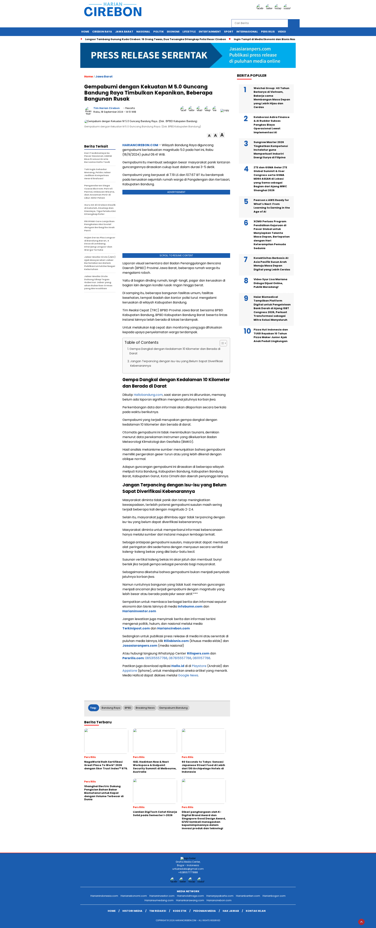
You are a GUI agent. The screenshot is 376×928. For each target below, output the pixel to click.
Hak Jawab (231, 911)
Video (282, 31)
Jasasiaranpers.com (139, 645)
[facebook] (261, 8)
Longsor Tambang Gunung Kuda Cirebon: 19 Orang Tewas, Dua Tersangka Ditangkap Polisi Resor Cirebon (155, 39)
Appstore (129, 670)
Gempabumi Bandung (173, 708)
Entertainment (210, 31)
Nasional (143, 31)
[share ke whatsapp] (200, 110)
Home (85, 31)
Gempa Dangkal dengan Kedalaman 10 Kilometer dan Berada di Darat (174, 351)
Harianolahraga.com (190, 896)
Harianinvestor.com (139, 611)
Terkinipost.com (136, 628)
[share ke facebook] (184, 110)
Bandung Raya (111, 708)
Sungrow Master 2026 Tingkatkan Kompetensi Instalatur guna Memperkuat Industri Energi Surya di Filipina (271, 149)
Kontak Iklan (256, 911)
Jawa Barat (124, 31)
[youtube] (288, 8)
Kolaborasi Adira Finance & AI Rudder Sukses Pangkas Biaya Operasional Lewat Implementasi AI (271, 124)
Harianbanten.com (248, 896)
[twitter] (270, 8)
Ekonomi (173, 31)
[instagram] (279, 8)
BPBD (128, 708)
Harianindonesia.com (104, 896)
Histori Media (132, 911)
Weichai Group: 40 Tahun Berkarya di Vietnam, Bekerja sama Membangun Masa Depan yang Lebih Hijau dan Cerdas (272, 97)
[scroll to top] (361, 922)
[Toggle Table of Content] (221, 343)
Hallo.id (177, 666)
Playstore (199, 666)
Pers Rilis (268, 31)
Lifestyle (189, 31)
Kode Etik (179, 911)
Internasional (247, 31)
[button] (209, 135)
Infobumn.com (190, 606)
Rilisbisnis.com (176, 641)
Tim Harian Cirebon (106, 108)
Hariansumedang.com (159, 900)
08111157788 (201, 658)
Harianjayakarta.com (219, 896)
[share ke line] (216, 110)
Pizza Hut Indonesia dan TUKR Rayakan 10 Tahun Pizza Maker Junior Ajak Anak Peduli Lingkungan (271, 335)
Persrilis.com (133, 658)
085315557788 (156, 658)
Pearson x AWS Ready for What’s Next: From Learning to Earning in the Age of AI (272, 205)
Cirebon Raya (102, 31)
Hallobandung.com (148, 394)
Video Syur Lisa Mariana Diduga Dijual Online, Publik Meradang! (270, 283)
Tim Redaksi (157, 911)
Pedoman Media (204, 911)
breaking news (145, 708)
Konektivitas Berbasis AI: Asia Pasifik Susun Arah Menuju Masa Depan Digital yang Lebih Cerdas (272, 263)
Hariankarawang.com (190, 900)
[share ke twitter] (192, 110)
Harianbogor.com (274, 896)
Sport (228, 31)
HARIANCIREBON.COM (140, 145)
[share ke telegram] (208, 110)
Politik (158, 31)
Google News (188, 675)
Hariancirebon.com (173, 628)
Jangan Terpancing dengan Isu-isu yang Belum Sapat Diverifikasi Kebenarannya (176, 363)
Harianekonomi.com (134, 896)
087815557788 (180, 658)
